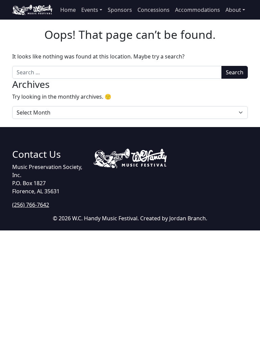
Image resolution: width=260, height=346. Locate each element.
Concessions (153, 10)
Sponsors (120, 10)
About (233, 10)
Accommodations (197, 10)
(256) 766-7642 (30, 204)
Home (68, 10)
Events (89, 10)
